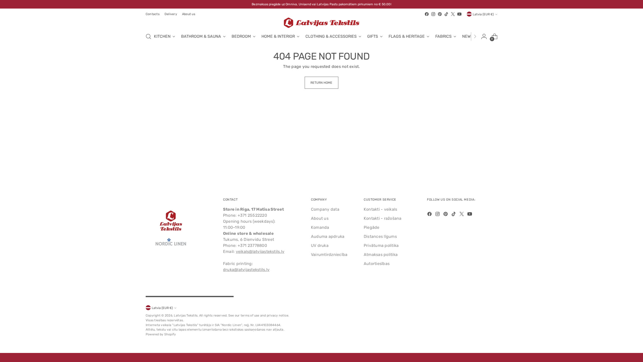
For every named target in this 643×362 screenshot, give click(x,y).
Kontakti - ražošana (383, 218)
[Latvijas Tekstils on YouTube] (459, 14)
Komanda (320, 227)
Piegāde (372, 227)
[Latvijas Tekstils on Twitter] (453, 14)
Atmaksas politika (381, 254)
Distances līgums (380, 236)
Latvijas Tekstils (185, 315)
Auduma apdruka (327, 236)
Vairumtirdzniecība (329, 254)
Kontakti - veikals (380, 209)
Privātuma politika (381, 245)
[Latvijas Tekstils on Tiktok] (446, 14)
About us (320, 218)
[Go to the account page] (484, 36)
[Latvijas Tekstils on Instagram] (433, 14)
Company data (325, 209)
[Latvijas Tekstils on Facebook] (426, 14)
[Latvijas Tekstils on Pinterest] (440, 14)
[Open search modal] (148, 36)
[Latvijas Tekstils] (321, 23)
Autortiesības (377, 263)
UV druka (320, 245)
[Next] (475, 36)
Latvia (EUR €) (483, 14)
